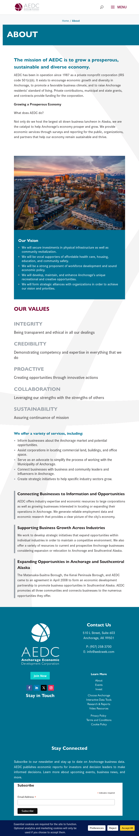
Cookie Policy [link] (99, 724)
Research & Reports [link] (98, 704)
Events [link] (99, 685)
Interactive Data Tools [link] (98, 699)
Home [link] (65, 20)
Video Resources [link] (98, 708)
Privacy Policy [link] (99, 715)
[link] (27, 6)
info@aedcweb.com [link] (100, 651)
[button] (117, 9)
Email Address (27, 797)
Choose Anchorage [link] (99, 695)
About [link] (98, 680)
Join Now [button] (40, 675)
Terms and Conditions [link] (98, 720)
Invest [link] (99, 689)
